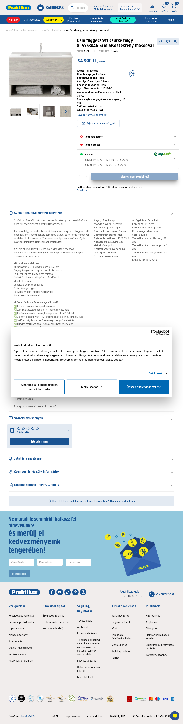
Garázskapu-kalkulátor (21, 622)
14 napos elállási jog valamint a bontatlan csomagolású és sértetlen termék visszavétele (88, 647)
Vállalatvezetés (120, 615)
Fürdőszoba (30, 30)
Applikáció (151, 622)
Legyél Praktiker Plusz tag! (123, 19)
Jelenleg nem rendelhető (135, 177)
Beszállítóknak (85, 677)
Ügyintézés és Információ (96, 19)
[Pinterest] (75, 592)
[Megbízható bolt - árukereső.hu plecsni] (71, 698)
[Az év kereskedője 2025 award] (110, 698)
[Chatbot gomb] (174, 715)
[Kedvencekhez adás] (168, 41)
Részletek (82, 190)
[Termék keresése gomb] (72, 7)
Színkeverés (16, 641)
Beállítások (155, 373)
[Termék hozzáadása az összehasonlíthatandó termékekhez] (160, 41)
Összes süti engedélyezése (144, 386)
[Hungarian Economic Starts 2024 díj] (12, 698)
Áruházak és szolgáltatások (150, 19)
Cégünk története (121, 622)
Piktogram (152, 628)
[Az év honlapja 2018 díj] (30, 698)
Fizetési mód (153, 615)
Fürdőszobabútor (51, 30)
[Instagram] (83, 592)
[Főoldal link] (18, 7)
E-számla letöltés (87, 633)
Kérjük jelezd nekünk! (123, 501)
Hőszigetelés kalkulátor (22, 615)
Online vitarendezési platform (88, 669)
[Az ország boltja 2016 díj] (50, 698)
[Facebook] (52, 592)
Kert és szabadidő (53, 628)
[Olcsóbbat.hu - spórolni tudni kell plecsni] (97, 698)
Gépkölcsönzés (17, 654)
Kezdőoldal (12, 30)
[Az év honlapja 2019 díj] (40, 698)
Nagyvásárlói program (21, 660)
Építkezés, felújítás (53, 615)
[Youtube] (59, 592)
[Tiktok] (67, 592)
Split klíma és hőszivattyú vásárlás (160, 646)
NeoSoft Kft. (28, 716)
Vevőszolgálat (85, 620)
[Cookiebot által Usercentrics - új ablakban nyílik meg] (153, 332)
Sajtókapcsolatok (121, 651)
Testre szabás (89, 386)
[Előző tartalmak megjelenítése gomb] (8, 111)
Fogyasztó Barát (86, 660)
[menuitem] (152, 7)
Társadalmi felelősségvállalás (122, 637)
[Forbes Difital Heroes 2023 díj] (21, 698)
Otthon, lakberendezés (56, 622)
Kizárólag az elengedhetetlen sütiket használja (39, 386)
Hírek (114, 628)
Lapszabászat (17, 628)
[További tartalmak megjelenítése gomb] (65, 111)
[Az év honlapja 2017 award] (61, 698)
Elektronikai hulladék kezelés (157, 637)
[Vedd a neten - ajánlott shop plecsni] (83, 698)
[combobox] (78, 7)
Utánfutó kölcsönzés (20, 647)
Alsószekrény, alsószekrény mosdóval (87, 30)
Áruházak (82, 627)
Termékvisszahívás (157, 654)
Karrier (171, 20)
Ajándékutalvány (18, 635)
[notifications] (175, 41)
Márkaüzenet (119, 644)
